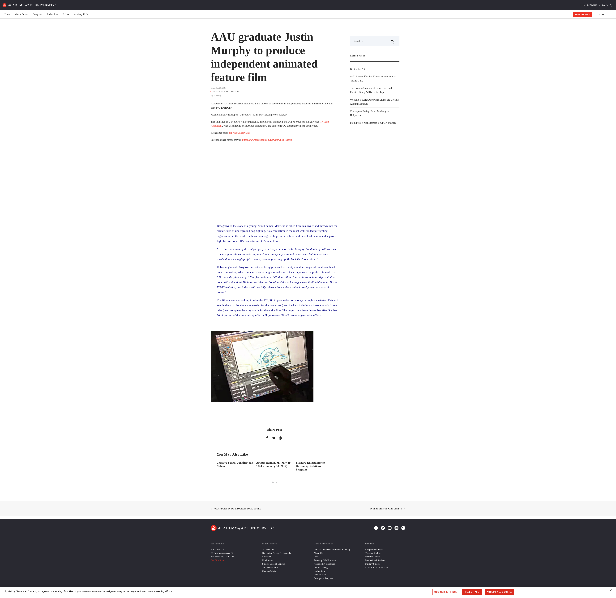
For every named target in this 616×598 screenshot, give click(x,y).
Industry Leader (372, 556)
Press (316, 556)
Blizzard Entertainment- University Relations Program (271, 466)
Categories (37, 14)
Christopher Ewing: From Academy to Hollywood (369, 113)
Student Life (52, 14)
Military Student (372, 564)
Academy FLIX (81, 14)
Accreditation (268, 549)
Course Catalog (321, 567)
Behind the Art (357, 69)
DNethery (217, 95)
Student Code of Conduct (273, 564)
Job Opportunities (270, 567)
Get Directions (217, 560)
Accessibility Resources (324, 564)
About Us (318, 553)
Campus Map (320, 574)
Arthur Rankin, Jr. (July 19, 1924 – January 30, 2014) (234, 464)
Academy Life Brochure (325, 560)
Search (605, 5)
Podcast (66, 14)
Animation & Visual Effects (225, 92)
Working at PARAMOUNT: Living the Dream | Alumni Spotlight (374, 101)
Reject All (472, 592)
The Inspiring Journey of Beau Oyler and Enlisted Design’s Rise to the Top (371, 90)
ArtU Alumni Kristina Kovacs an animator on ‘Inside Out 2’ (373, 78)
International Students (375, 560)
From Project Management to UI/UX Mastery (373, 122)
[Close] (610, 590)
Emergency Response (323, 578)
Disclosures (267, 560)
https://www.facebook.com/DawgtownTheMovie (267, 139)
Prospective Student (374, 549)
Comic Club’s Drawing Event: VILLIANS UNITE (312, 464)
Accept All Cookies (499, 592)
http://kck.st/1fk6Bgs (239, 132)
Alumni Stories (21, 14)
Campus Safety (269, 571)
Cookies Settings (445, 592)
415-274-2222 (590, 5)
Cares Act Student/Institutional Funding (332, 549)
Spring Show (320, 571)
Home (29, 5)
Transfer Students (373, 553)
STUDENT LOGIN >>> (376, 567)
